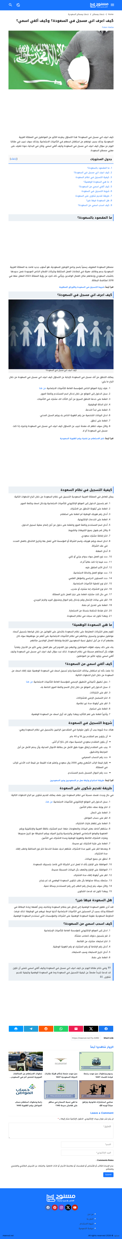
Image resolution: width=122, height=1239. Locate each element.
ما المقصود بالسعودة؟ (99, 168)
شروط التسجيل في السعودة (97, 191)
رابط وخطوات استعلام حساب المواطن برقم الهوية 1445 (28, 1103)
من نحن (90, 1214)
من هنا (42, 388)
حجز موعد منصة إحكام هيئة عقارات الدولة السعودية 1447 (61, 1075)
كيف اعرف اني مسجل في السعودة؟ (93, 172)
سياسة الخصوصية (86, 1228)
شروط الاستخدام (86, 1224)
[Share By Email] (75, 1029)
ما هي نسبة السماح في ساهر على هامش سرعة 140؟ (63, 1103)
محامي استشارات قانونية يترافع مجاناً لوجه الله (97, 1103)
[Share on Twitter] (91, 1029)
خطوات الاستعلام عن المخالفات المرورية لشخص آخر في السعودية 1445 (26, 1077)
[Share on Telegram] (31, 1029)
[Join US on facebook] (48, 1207)
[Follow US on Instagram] (61, 1207)
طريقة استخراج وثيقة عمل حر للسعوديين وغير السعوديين (77, 780)
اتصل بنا (90, 1219)
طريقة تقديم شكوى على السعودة (93, 196)
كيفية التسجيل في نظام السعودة (94, 177)
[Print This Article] (16, 1029)
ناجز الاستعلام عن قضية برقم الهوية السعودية (82, 438)
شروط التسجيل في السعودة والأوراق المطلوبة (81, 287)
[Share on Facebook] (106, 1029)
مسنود (116, 1235)
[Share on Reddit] (46, 1029)
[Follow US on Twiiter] (68, 1207)
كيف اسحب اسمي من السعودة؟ (95, 205)
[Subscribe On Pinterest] (55, 1207)
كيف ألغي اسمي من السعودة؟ (95, 187)
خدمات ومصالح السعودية (78, 14)
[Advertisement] (61, 113)
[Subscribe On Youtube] (75, 1207)
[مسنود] (61, 1198)
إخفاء (14, 158)
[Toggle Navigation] (112, 5)
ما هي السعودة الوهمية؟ (98, 182)
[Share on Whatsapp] (61, 1029)
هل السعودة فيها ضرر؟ (99, 200)
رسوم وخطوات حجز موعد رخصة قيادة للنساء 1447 (98, 1075)
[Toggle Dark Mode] (18, 5)
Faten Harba (108, 27)
